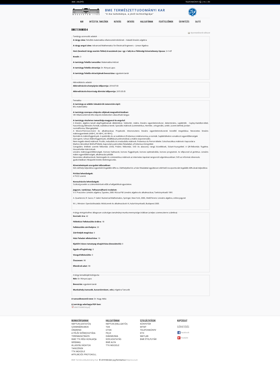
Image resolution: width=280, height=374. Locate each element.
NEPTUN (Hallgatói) (116, 323)
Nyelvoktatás (113, 339)
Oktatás (130, 21)
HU (204, 2)
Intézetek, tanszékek (98, 21)
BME (73, 2)
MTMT (143, 326)
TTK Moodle (78, 351)
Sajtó (198, 21)
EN (209, 2)
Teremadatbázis (80, 336)
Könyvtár (145, 323)
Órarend (76, 329)
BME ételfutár (148, 339)
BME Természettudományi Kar (135, 10)
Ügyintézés (184, 21)
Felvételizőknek (166, 21)
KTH (142, 333)
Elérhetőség (183, 326)
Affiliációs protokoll (83, 354)
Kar (81, 21)
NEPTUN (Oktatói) (81, 323)
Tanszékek (77, 348)
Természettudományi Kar (87, 360)
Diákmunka (112, 336)
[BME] (86, 11)
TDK (108, 326)
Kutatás (117, 21)
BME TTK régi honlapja (84, 339)
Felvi (108, 333)
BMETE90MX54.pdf (82, 307)
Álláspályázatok (81, 345)
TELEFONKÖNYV (192, 2)
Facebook (185, 332)
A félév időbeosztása (83, 333)
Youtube (184, 337)
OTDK (109, 329)
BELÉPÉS (80, 2)
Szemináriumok (80, 326)
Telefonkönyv (148, 329)
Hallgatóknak (146, 21)
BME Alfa (111, 342)
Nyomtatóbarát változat (200, 32)
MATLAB (144, 336)
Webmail (76, 342)
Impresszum (132, 360)
